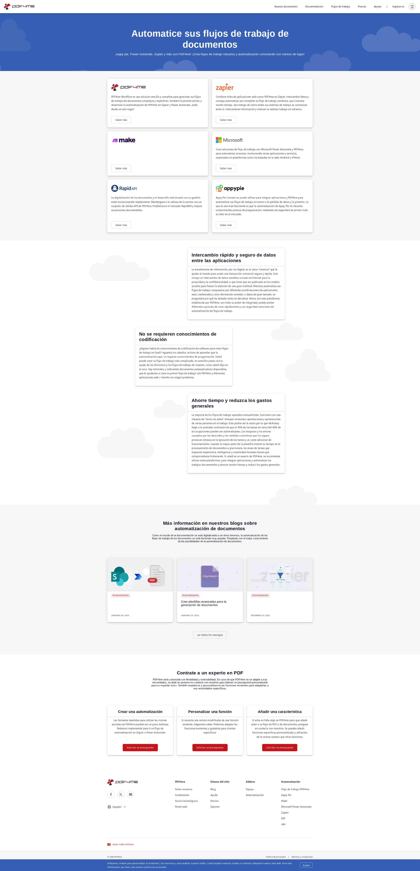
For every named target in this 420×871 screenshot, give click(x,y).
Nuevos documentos (285, 6)
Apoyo (377, 6)
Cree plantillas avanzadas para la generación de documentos (203, 603)
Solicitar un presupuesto (140, 747)
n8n (283, 824)
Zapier (285, 812)
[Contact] (130, 794)
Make (284, 800)
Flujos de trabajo (340, 6)
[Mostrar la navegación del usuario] (412, 7)
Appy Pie (286, 795)
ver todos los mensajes (210, 634)
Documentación (314, 6)
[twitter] (120, 794)
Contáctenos (182, 795)
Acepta (306, 865)
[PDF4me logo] (19, 6)
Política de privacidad (276, 856)
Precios (362, 6)
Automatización (121, 595)
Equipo (250, 789)
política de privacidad (155, 867)
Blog (213, 789)
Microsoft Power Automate (296, 806)
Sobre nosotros (183, 789)
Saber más (121, 119)
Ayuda (214, 795)
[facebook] (111, 794)
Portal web (181, 806)
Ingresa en (398, 6)
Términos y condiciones (302, 856)
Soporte (215, 806)
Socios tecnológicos (186, 800)
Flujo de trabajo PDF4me (295, 789)
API (283, 818)
